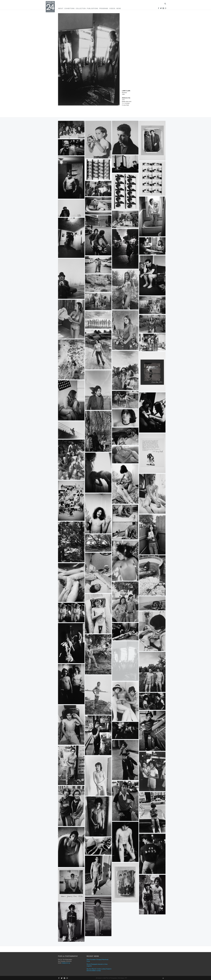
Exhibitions (70, 8)
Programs (103, 8)
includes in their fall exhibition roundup (99, 969)
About (60, 8)
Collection (81, 8)
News (118, 8)
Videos (112, 8)
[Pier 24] (50, 12)
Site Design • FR (122, 978)
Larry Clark (126, 91)
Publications (92, 8)
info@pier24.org (65, 963)
